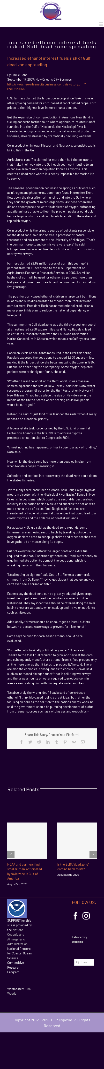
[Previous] (11, 854)
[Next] (93, 854)
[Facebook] (75, 916)
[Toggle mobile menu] (101, 24)
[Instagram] (86, 916)
